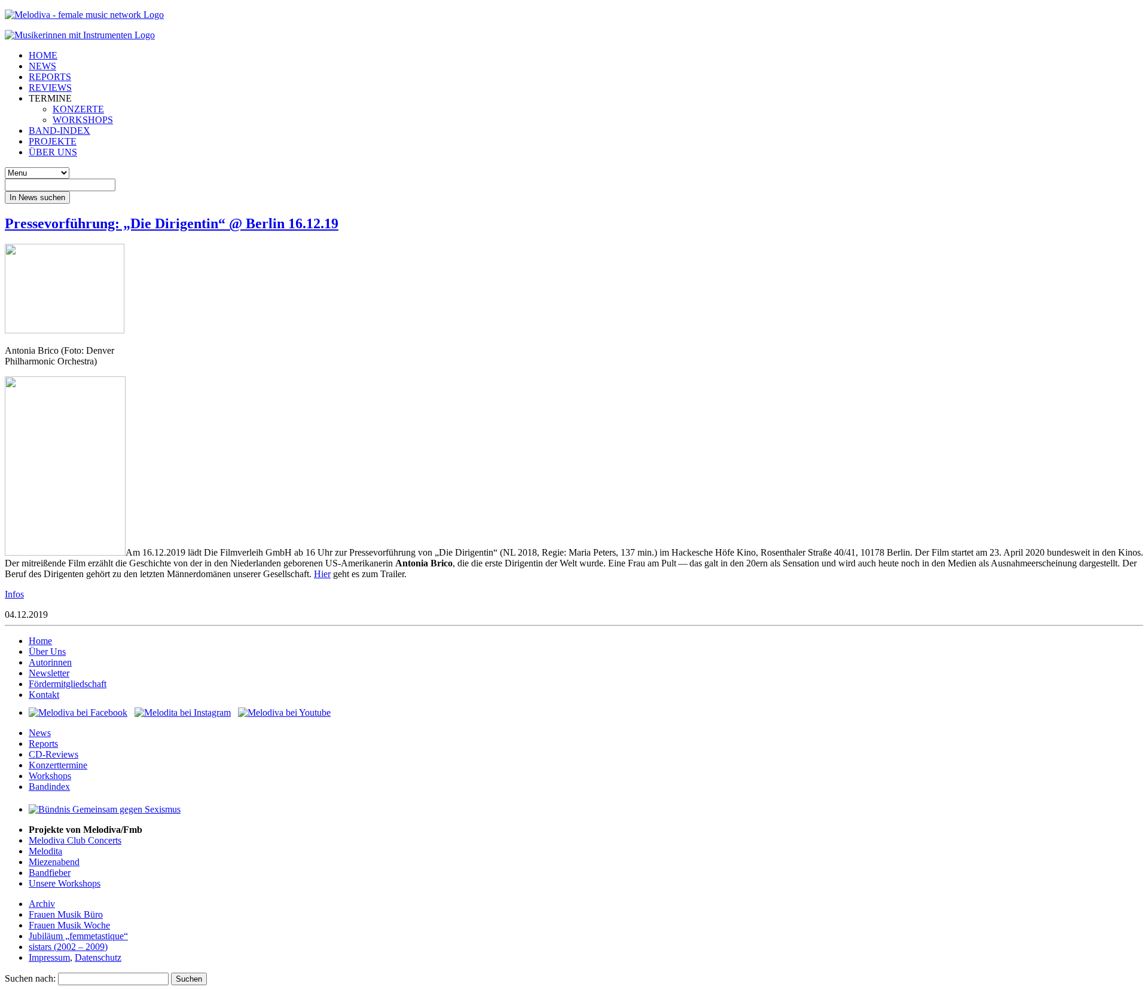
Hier (322, 574)
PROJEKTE (53, 141)
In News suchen (37, 197)
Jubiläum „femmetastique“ (78, 936)
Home (40, 641)
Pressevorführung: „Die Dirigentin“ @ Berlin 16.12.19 (171, 223)
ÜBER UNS (53, 152)
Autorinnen (50, 662)
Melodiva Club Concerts (75, 840)
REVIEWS (50, 87)
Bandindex (49, 786)
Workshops (50, 776)
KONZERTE (78, 109)
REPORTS (50, 77)
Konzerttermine (58, 765)
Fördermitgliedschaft (67, 684)
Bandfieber (50, 873)
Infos (14, 594)
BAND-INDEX (59, 130)
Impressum (49, 957)
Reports (43, 743)
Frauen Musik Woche (69, 925)
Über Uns (47, 651)
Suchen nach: (30, 978)
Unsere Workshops (64, 883)
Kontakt (44, 694)
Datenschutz (98, 957)
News (40, 733)
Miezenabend (54, 862)
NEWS (42, 66)
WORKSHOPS (83, 120)
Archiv (42, 904)
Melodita (45, 851)
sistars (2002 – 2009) (68, 947)
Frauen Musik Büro (66, 914)
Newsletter (49, 673)
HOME (43, 55)
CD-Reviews (53, 754)
